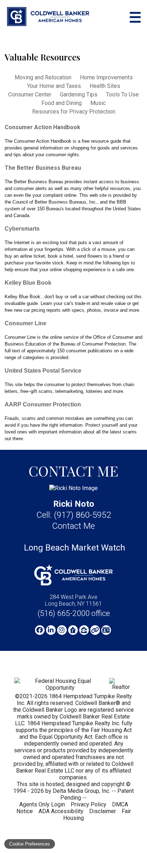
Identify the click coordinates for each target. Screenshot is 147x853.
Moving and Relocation (43, 77)
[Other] (95, 630)
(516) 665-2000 (73, 613)
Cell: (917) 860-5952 (73, 515)
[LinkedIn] (51, 630)
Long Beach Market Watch (74, 548)
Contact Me (73, 526)
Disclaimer (102, 811)
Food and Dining (61, 103)
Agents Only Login (42, 804)
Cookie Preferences (29, 844)
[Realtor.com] (73, 630)
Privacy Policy (88, 804)
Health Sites (105, 86)
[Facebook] (40, 630)
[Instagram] (62, 630)
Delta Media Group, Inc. (81, 791)
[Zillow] (84, 630)
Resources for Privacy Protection (73, 111)
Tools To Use (122, 94)
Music (98, 103)
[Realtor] (121, 687)
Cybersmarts (22, 229)
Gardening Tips (78, 94)
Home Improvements (106, 77)
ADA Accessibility (61, 811)
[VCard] (106, 630)
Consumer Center (29, 94)
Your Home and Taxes (54, 86)
